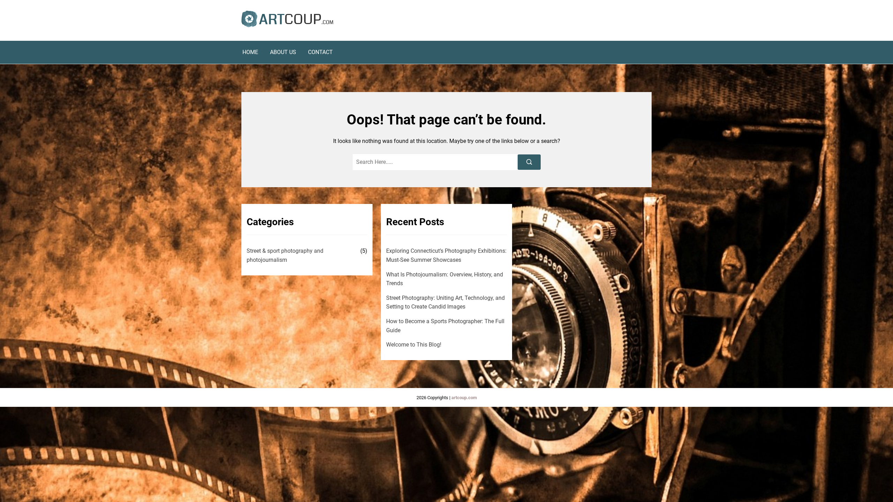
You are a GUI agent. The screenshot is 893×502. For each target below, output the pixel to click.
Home (250, 52)
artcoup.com (464, 397)
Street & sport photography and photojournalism (285, 255)
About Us (283, 52)
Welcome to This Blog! (413, 344)
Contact (320, 52)
